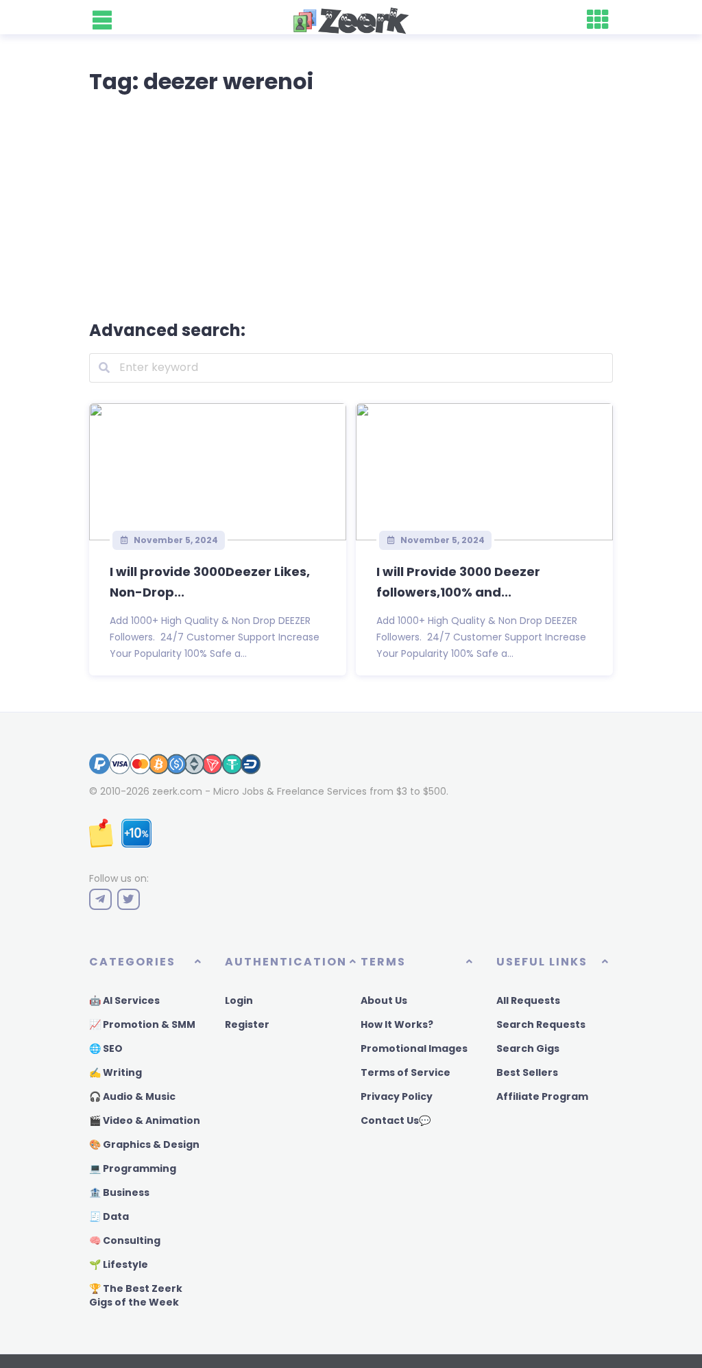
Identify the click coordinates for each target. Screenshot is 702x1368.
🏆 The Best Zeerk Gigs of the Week (135, 1295)
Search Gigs (527, 1048)
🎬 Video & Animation (144, 1120)
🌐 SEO (106, 1048)
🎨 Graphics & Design (144, 1144)
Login (239, 1000)
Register (247, 1024)
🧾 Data (109, 1216)
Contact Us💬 (396, 1120)
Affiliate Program (542, 1096)
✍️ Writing (115, 1072)
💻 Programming (132, 1168)
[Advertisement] (351, 204)
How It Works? (397, 1024)
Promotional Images (414, 1048)
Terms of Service (405, 1072)
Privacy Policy (397, 1096)
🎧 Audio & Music (132, 1096)
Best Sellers (527, 1072)
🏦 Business (119, 1192)
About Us (384, 1000)
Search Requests (540, 1024)
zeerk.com (177, 791)
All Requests (528, 1000)
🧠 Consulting (124, 1240)
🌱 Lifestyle (118, 1264)
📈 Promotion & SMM (142, 1024)
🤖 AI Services (124, 1000)
